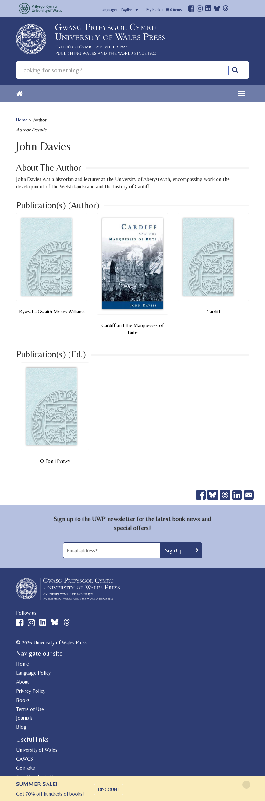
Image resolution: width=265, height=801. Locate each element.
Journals (24, 718)
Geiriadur (25, 768)
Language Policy (33, 673)
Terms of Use (30, 709)
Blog (21, 727)
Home (21, 119)
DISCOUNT (108, 789)
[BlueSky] (217, 10)
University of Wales (36, 750)
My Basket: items (164, 9)
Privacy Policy (30, 691)
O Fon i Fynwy (55, 460)
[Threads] (225, 9)
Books (23, 700)
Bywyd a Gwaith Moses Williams (52, 311)
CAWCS (24, 759)
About (22, 682)
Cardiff (213, 311)
